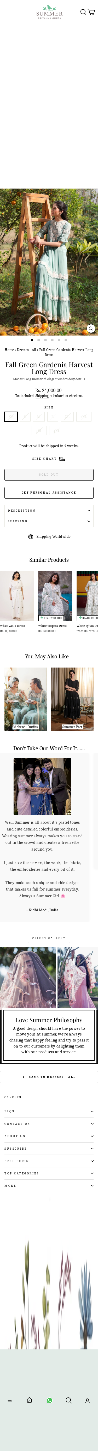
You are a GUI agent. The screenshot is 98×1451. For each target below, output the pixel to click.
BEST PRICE (16, 1107)
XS (11, 416)
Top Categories (21, 1120)
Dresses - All (26, 350)
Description (22, 510)
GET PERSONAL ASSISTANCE (49, 492)
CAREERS (12, 1044)
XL (67, 416)
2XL (83, 416)
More (10, 1132)
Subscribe (15, 1095)
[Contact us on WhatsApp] (50, 1402)
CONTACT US (17, 1070)
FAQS (9, 1058)
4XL (56, 430)
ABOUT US (14, 1083)
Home (9, 350)
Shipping (42, 396)
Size (49, 407)
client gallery (49, 885)
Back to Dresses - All (51, 1023)
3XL (39, 430)
